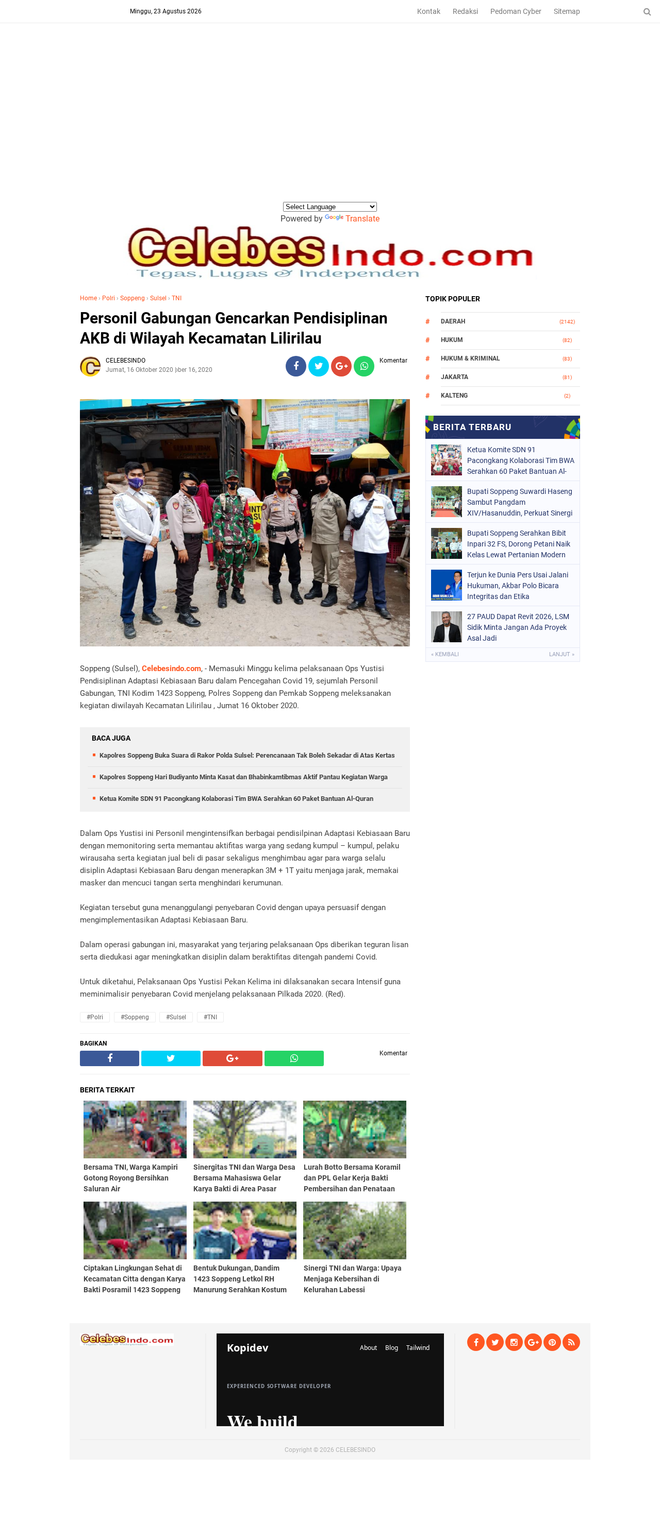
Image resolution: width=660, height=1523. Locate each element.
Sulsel (158, 298)
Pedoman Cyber (515, 11)
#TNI (210, 1017)
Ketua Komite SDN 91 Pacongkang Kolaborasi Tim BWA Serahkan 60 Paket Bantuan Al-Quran (236, 798)
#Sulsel (176, 1017)
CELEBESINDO (355, 1449)
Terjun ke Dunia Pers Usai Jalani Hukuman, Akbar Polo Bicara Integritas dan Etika (517, 586)
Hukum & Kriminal (470, 358)
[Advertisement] (330, 123)
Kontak (428, 11)
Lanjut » (561, 654)
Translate (362, 219)
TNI (177, 298)
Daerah (453, 321)
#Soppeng (135, 1017)
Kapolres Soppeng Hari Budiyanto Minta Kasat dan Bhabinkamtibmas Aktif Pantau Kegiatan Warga (244, 777)
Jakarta (454, 377)
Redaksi (465, 11)
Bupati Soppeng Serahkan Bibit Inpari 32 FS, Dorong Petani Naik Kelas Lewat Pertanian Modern (518, 544)
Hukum (452, 340)
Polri (108, 298)
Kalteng (454, 395)
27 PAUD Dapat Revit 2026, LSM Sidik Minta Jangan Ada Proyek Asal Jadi (518, 627)
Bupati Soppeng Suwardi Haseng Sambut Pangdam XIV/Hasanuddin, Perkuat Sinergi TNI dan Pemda (519, 502)
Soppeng (132, 298)
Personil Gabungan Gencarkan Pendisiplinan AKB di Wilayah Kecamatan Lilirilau (234, 328)
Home (88, 298)
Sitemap (567, 11)
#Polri (95, 1017)
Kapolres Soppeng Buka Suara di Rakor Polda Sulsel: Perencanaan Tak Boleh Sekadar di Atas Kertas (247, 755)
